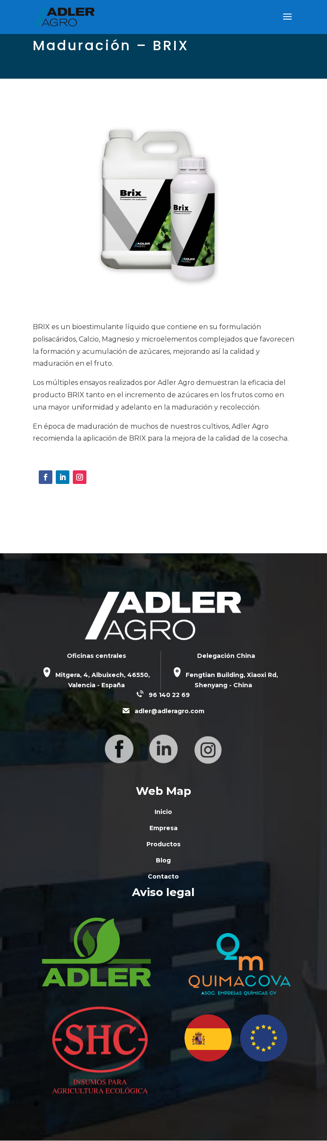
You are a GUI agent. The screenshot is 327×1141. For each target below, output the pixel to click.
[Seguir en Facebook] (45, 477)
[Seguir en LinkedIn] (62, 477)
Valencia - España (96, 685)
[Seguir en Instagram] (79, 477)
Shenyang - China (223, 685)
